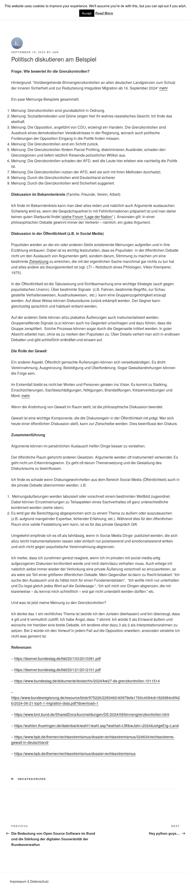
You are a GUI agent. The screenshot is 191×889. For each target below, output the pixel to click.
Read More (104, 13)
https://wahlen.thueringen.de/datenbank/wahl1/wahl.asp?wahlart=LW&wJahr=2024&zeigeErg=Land (96, 725)
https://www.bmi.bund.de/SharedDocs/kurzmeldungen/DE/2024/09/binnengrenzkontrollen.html (91, 714)
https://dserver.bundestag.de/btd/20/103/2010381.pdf (57, 658)
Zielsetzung (38, 261)
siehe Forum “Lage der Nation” (87, 216)
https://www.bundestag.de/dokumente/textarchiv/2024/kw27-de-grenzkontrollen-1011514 (87, 680)
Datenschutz (39, 881)
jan (55, 52)
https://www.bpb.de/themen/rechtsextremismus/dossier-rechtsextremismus (75, 753)
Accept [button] (87, 13)
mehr (163, 88)
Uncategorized (32, 779)
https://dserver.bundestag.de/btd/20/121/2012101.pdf (57, 669)
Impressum (18, 881)
